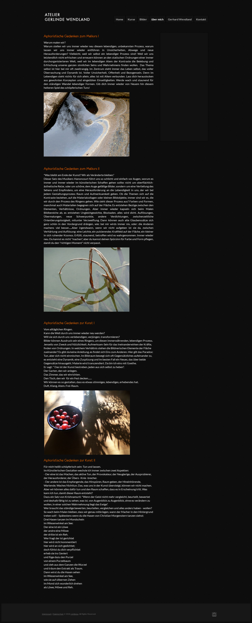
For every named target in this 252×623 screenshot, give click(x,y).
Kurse (131, 19)
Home (119, 19)
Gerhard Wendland (180, 19)
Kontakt (201, 19)
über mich (157, 19)
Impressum (46, 614)
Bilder (143, 19)
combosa (74, 614)
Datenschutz (58, 614)
